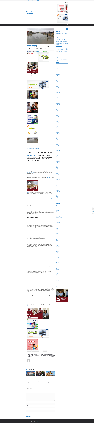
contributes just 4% (30, 169)
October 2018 (57, 178)
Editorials (29, 24)
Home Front (57, 244)
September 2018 (58, 179)
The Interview (57, 279)
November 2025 (58, 75)
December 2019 (58, 161)
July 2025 (57, 80)
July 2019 (57, 167)
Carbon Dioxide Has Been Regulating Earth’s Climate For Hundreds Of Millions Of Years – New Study (47, 355)
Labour (56, 250)
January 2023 (57, 116)
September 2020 (58, 150)
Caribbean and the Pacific (59, 217)
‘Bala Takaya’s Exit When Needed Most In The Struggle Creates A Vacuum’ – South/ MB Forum (62, 52)
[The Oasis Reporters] (27, 25)
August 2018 (57, 180)
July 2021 (57, 138)
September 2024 (58, 92)
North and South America (59, 264)
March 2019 (57, 172)
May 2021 (57, 140)
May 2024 (57, 97)
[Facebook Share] (93, 208)
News (56, 263)
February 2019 (57, 173)
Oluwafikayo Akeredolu (30, 148)
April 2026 (57, 69)
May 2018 (57, 184)
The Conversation (37, 304)
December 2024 (58, 88)
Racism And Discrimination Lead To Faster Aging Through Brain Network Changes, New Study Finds (40, 379)
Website (27, 409)
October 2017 (57, 192)
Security (57, 273)
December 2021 (58, 132)
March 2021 (57, 143)
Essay (56, 234)
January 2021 (57, 145)
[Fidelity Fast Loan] (32, 90)
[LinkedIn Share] (93, 211)
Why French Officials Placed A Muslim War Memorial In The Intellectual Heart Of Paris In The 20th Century (62, 43)
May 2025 (57, 82)
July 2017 (57, 196)
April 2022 (57, 127)
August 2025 (57, 79)
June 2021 (57, 139)
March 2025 (57, 85)
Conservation (57, 223)
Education (57, 229)
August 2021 (57, 137)
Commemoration (58, 221)
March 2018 (57, 186)
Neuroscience (57, 262)
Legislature (57, 252)
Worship (57, 287)
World (56, 286)
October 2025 (57, 76)
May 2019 (57, 169)
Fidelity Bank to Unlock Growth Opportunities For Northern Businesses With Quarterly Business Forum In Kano (62, 37)
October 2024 (57, 91)
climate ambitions (48, 177)
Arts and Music (57, 210)
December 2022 (58, 117)
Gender (57, 240)
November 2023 (58, 104)
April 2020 (57, 156)
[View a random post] (67, 25)
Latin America (57, 251)
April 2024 (57, 98)
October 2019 (57, 163)
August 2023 (57, 108)
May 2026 (57, 68)
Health (56, 241)
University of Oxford (36, 148)
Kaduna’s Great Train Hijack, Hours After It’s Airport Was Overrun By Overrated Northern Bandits (62, 59)
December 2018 (58, 175)
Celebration (57, 218)
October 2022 (57, 120)
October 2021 (57, 134)
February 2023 (57, 115)
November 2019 (58, 162)
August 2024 (57, 93)
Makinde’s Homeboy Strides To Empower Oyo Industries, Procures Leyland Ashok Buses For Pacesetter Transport (62, 57)
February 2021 (57, 144)
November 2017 (58, 191)
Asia (56, 211)
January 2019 (57, 174)
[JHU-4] (32, 62)
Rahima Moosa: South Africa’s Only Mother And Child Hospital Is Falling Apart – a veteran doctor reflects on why (30, 379)
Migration (57, 258)
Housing (57, 245)
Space (56, 274)
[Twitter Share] (93, 209)
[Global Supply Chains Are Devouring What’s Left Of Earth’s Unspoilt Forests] (50, 371)
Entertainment (38, 24)
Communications (58, 222)
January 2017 (57, 201)
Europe (56, 235)
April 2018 (57, 185)
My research (28, 192)
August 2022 (57, 122)
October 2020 (57, 149)
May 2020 (57, 155)
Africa (56, 205)
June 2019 (57, 168)
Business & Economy (58, 216)
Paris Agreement (45, 170)
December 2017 (58, 190)
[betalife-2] (32, 102)
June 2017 (57, 197)
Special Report (57, 275)
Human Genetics (58, 246)
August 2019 (57, 166)
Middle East (57, 257)
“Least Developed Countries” (44, 164)
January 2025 (57, 87)
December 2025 (58, 74)
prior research (38, 197)
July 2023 (57, 109)
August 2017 (57, 195)
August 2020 (57, 151)
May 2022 (57, 126)
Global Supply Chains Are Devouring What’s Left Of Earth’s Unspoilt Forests (50, 378)
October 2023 (57, 105)
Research (57, 270)
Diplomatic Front (58, 227)
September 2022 (58, 121)
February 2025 (57, 86)
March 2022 (57, 128)
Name (27, 402)
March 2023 (57, 114)
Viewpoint (57, 285)
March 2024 (57, 99)
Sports (42, 24)
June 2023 (57, 110)
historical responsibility (49, 198)
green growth (38, 284)
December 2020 (58, 146)
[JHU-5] (32, 180)
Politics (33, 24)
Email (27, 405)
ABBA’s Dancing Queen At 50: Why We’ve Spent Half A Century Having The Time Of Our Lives (34, 1)
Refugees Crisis (57, 269)
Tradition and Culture (58, 280)
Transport (57, 281)
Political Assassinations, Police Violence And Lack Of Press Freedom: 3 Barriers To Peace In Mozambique (34, 355)
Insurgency (57, 247)
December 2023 (58, 103)
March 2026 (57, 70)
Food (56, 239)
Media (56, 256)
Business (57, 215)
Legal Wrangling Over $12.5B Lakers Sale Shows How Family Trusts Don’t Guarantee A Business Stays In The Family (61, 34)
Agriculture (57, 206)
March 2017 (57, 198)
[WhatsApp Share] (93, 213)
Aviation (57, 212)
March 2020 (57, 157)
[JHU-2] (43, 308)
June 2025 (57, 81)
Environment (57, 233)
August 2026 (57, 64)
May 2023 (57, 111)
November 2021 (58, 133)
